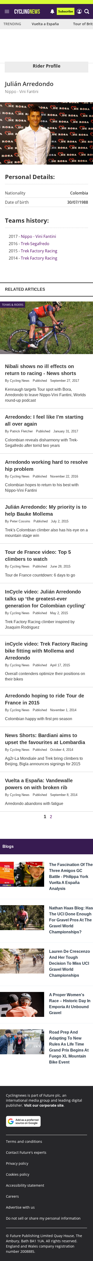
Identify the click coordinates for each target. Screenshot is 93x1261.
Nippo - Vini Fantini (38, 236)
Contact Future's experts (26, 1152)
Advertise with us (20, 1207)
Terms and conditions (24, 1141)
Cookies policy (17, 1174)
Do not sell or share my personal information (43, 1218)
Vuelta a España (45, 23)
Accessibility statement (25, 1185)
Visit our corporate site (43, 1105)
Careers (12, 1196)
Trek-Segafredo (35, 243)
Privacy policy (17, 1163)
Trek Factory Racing (39, 251)
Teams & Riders (12, 304)
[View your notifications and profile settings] (52, 11)
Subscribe (65, 11)
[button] (86, 11)
